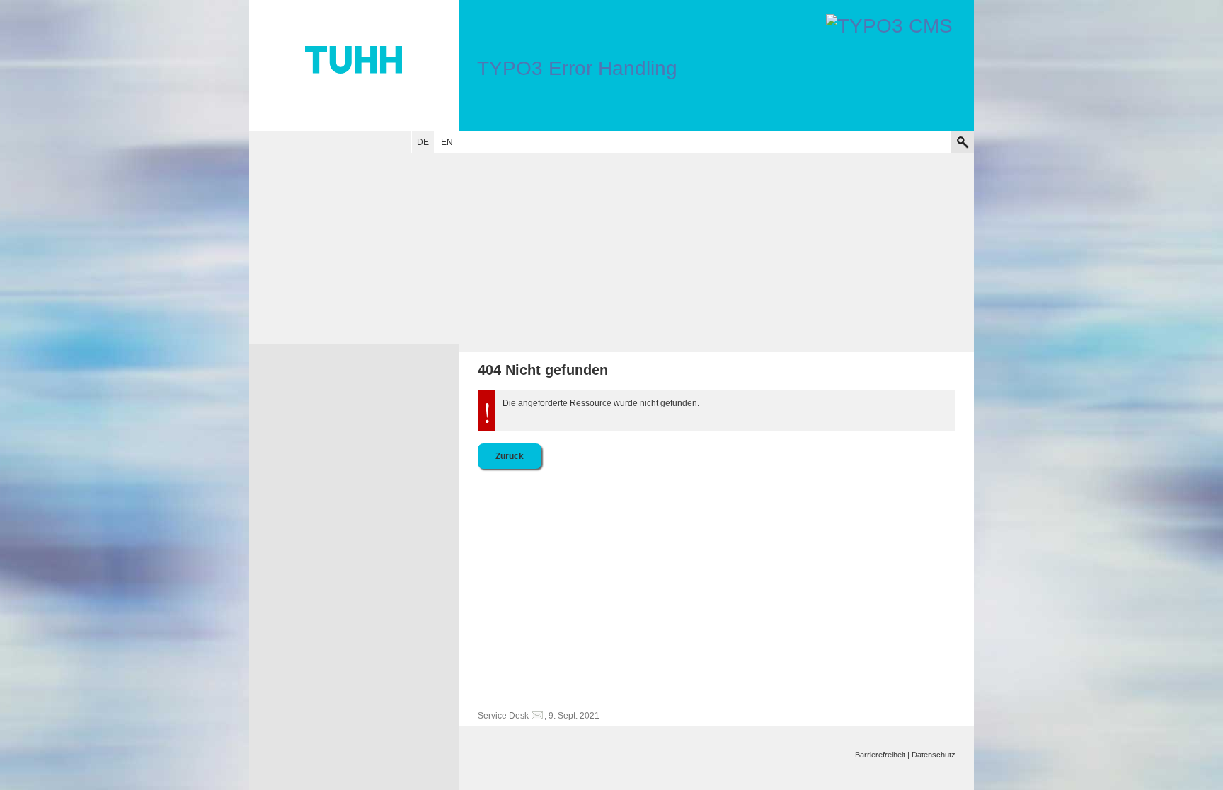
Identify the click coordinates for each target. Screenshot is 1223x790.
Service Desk (503, 716)
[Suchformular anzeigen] (962, 142)
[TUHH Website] (354, 65)
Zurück (509, 456)
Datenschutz (933, 754)
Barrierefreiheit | (882, 754)
